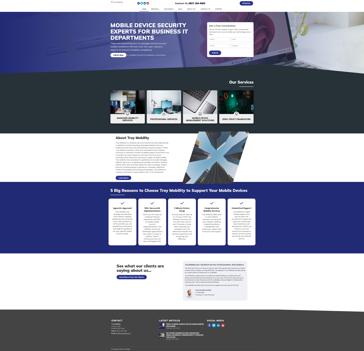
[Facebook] (138, 3)
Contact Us (205, 9)
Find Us (246, 3)
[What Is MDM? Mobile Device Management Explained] (161, 326)
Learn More (123, 178)
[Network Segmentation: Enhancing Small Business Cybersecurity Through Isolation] (161, 335)
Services (154, 9)
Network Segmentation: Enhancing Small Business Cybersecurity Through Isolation (184, 335)
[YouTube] (147, 3)
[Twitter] (141, 3)
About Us (191, 9)
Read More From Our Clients (131, 277)
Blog (180, 9)
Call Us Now (118, 55)
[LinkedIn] (144, 3)
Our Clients (168, 9)
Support (218, 9)
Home (144, 9)
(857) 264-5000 (196, 3)
